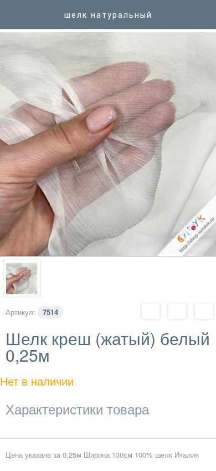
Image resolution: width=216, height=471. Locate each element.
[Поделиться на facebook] (150, 310)
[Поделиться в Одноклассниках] (203, 310)
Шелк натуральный (108, 15)
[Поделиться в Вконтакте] (177, 310)
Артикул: (20, 312)
